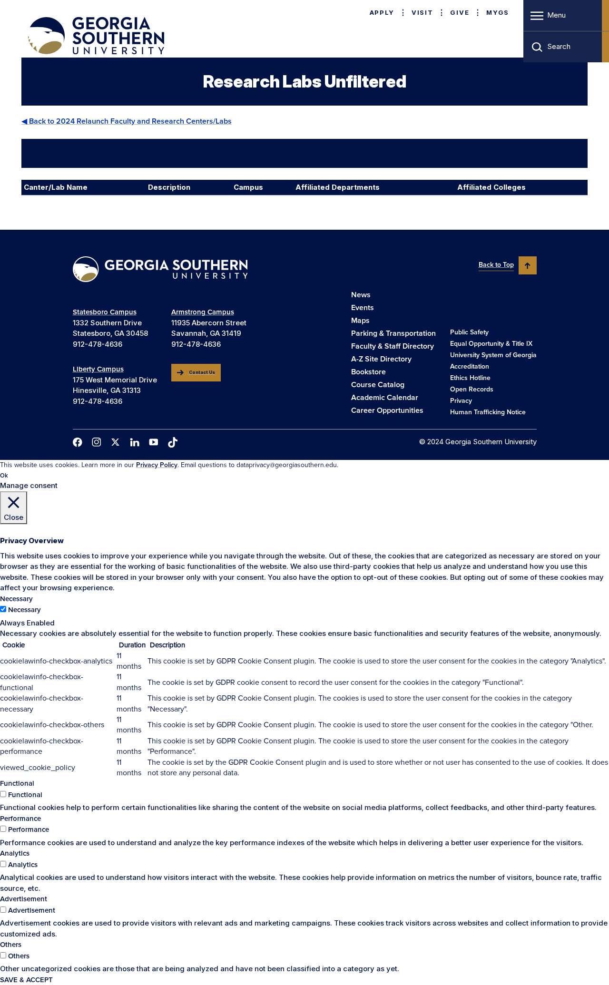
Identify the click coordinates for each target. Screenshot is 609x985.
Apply (382, 12)
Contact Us (202, 372)
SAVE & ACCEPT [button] (26, 979)
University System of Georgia (493, 355)
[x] (115, 442)
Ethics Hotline (470, 378)
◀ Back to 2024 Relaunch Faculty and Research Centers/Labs (126, 121)
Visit (422, 12)
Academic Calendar (384, 397)
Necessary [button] (16, 599)
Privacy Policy (156, 465)
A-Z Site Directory (381, 359)
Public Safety (469, 332)
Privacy (461, 401)
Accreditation (469, 366)
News (361, 295)
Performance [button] (20, 818)
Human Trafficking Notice (488, 412)
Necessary (24, 609)
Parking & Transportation (393, 333)
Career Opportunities (387, 410)
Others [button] (10, 944)
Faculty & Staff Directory (392, 346)
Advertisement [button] (23, 899)
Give (459, 12)
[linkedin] (134, 442)
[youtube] (153, 442)
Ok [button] (4, 475)
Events (362, 307)
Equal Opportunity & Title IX (491, 344)
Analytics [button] (14, 853)
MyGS (497, 12)
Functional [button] (17, 783)
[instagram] (96, 442)
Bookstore (368, 372)
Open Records (471, 389)
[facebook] (77, 442)
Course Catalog (377, 385)
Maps (360, 320)
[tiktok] (172, 442)
